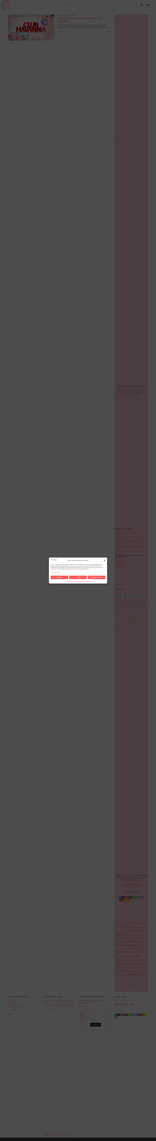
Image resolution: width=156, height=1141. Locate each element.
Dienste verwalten (55, 572)
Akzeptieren (59, 577)
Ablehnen (78, 577)
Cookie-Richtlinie (69, 581)
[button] (104, 560)
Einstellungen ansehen (97, 577)
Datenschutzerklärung (79, 581)
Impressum (88, 581)
